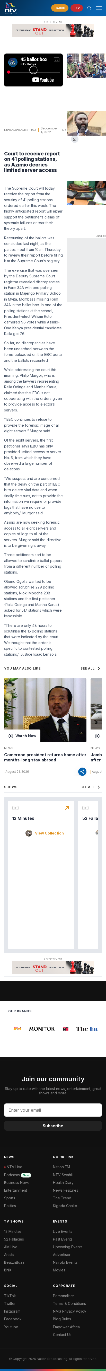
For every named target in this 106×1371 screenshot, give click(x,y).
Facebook (13, 1319)
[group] (15, 1029)
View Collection (49, 833)
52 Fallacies (14, 1239)
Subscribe (53, 1125)
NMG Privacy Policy (69, 1311)
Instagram (12, 1311)
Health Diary (63, 1182)
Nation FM (61, 1167)
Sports (9, 1198)
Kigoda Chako (65, 1205)
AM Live (10, 1247)
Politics (10, 1205)
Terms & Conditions (69, 1303)
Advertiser (61, 1254)
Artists (9, 1254)
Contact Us (62, 1334)
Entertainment (15, 1190)
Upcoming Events (68, 1247)
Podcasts (16, 1175)
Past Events (63, 1239)
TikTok (10, 1296)
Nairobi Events (65, 1262)
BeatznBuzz (14, 1262)
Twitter (10, 1303)
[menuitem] (77, 1262)
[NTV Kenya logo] (10, 8)
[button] (97, 8)
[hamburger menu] (99, 8)
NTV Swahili (63, 1175)
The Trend (62, 1198)
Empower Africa (66, 1327)
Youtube (11, 1327)
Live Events (62, 1231)
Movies (59, 1270)
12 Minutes (23, 818)
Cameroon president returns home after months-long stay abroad (45, 757)
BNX (8, 1270)
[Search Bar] (89, 8)
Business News (17, 1182)
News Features (65, 1190)
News (66, 130)
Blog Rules (62, 1319)
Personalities (64, 1296)
